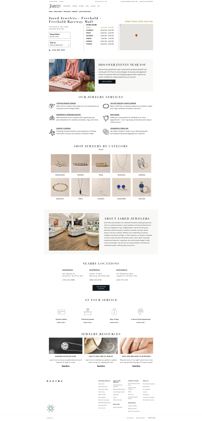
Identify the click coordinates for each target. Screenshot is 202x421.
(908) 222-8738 (95, 280)
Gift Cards (130, 394)
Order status (101, 392)
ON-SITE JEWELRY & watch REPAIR (123, 103)
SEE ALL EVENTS (107, 81)
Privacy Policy (130, 417)
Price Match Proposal (148, 400)
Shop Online (54, 35)
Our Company (146, 389)
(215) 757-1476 (122, 280)
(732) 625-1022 (58, 50)
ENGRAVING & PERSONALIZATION (68, 115)
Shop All (101, 149)
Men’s (87, 6)
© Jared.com (50, 417)
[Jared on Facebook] (47, 381)
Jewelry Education (102, 386)
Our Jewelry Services (101, 97)
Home (50, 11)
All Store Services (117, 400)
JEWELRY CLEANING (63, 128)
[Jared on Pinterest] (53, 381)
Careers (145, 392)
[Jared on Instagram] (56, 381)
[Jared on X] (50, 381)
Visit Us (56, 44)
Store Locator (58, 11)
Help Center (101, 384)
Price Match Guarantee (149, 384)
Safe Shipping (101, 397)
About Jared (146, 386)
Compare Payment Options (133, 397)
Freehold (74, 11)
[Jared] (71, 408)
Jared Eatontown (67, 270)
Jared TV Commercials (133, 411)
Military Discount (132, 408)
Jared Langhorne (121, 270)
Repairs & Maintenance (119, 389)
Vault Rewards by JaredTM (117, 385)
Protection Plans (102, 405)
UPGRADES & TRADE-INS (119, 128)
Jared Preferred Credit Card (134, 384)
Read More (66, 366)
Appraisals (116, 394)
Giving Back (146, 394)
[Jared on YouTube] (58, 381)
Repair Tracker (102, 394)
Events (114, 397)
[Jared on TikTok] (61, 381)
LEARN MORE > (61, 322)
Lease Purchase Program (132, 388)
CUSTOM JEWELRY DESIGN (66, 103)
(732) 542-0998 (68, 280)
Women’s (81, 6)
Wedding (74, 6)
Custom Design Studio (118, 392)
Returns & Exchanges (103, 400)
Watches (93, 6)
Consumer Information (148, 397)
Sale (98, 6)
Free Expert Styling (103, 389)
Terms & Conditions (140, 417)
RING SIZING (114, 115)
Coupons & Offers (132, 406)
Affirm (129, 392)
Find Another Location (101, 287)
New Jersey (67, 11)
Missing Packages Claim (104, 402)
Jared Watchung (94, 270)
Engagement (67, 6)
